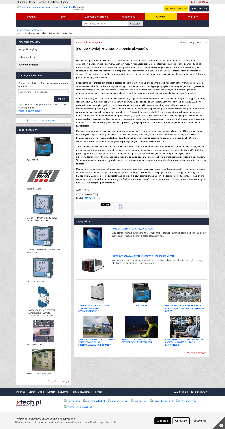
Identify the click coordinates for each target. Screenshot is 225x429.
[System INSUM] (43, 331)
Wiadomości (128, 16)
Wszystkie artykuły (196, 352)
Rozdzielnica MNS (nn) (39, 373)
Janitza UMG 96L (35, 281)
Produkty (31, 16)
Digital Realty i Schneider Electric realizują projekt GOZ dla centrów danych (184, 308)
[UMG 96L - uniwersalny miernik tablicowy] (43, 236)
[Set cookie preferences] (219, 423)
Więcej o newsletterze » (30, 110)
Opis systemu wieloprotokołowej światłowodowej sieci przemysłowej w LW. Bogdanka (96, 342)
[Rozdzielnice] (43, 176)
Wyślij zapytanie (177, 8)
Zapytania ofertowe (96, 16)
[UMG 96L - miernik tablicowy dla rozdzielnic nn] (43, 205)
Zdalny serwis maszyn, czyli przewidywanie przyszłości (137, 340)
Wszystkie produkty (58, 381)
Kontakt (51, 391)
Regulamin (63, 391)
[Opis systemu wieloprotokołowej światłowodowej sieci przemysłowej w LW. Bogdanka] (98, 327)
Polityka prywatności (82, 391)
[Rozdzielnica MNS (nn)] (43, 360)
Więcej (192, 16)
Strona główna (24, 29)
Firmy (64, 16)
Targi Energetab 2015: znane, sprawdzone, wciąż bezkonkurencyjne (94, 308)
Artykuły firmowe (28, 64)
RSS (121, 208)
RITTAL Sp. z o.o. (94, 198)
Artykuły (160, 16)
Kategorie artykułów (29, 41)
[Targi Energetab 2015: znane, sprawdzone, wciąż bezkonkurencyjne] (98, 293)
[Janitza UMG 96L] (43, 268)
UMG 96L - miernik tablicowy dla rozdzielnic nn (42, 219)
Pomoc (98, 391)
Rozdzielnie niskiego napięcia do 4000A (133, 228)
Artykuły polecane (28, 57)
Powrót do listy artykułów (90, 42)
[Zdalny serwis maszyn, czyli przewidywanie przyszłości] (141, 327)
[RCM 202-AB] (141, 293)
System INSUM (34, 344)
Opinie (41, 391)
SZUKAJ (136, 23)
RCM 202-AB (141, 305)
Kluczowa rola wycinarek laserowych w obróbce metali (143, 256)
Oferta (31, 391)
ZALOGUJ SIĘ (200, 8)
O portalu (20, 391)
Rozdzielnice (34, 189)
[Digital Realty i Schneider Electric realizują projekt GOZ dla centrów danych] (184, 293)
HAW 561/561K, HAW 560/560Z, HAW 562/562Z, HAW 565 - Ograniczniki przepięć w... (41, 313)
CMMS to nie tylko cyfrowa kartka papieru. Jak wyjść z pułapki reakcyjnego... (184, 342)
